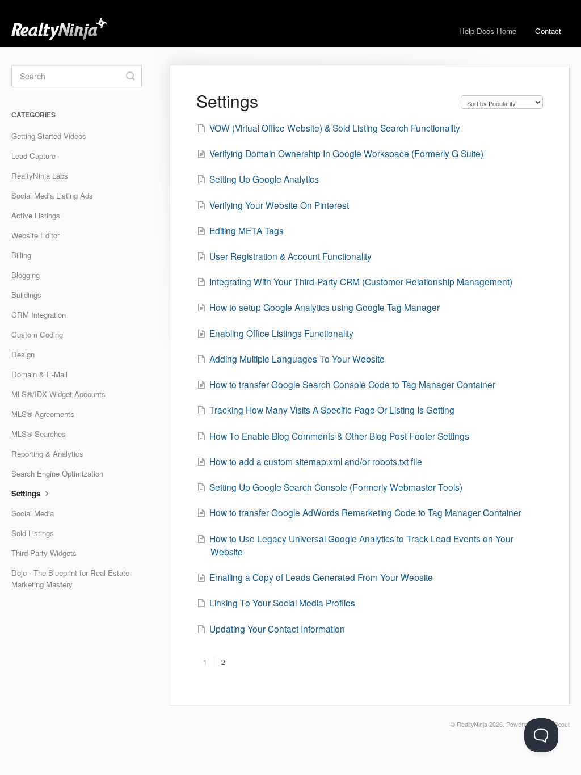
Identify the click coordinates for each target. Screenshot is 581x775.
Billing (21, 255)
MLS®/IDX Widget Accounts (58, 394)
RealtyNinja (472, 724)
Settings (27, 493)
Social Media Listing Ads (52, 195)
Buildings (26, 294)
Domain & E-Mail (39, 374)
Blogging (25, 274)
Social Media (32, 513)
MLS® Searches (38, 433)
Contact (548, 31)
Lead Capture (33, 155)
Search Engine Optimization (57, 473)
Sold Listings (32, 533)
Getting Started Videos (48, 135)
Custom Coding (37, 334)
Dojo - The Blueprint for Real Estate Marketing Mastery (70, 578)
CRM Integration (38, 314)
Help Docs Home (487, 31)
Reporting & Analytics (47, 453)
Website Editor (35, 235)
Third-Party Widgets (44, 552)
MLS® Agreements (42, 413)
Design (23, 354)
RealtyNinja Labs (39, 175)
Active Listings (35, 215)
